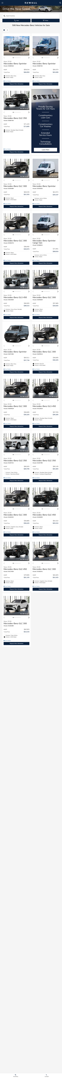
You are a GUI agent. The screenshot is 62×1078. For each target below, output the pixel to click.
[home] (31, 3)
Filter (46, 20)
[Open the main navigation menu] (2, 3)
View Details (8, 81)
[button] (28, 57)
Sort (17, 20)
